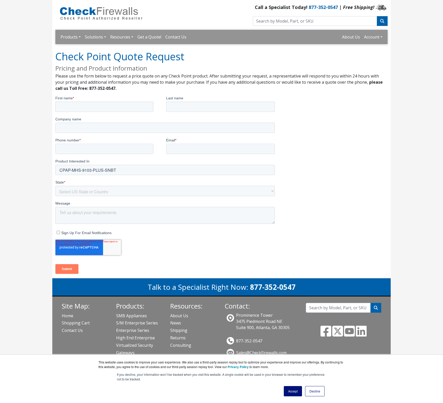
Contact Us (175, 37)
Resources (120, 37)
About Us (351, 37)
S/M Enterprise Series (137, 323)
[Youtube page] (349, 334)
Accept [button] (293, 391)
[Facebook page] (325, 334)
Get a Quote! (149, 37)
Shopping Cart (76, 323)
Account (371, 37)
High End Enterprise (135, 338)
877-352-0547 (323, 7)
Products (69, 37)
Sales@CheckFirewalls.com (261, 353)
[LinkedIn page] (361, 334)
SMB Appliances (131, 316)
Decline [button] (314, 391)
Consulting (180, 345)
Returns (178, 338)
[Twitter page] (337, 334)
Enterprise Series (132, 330)
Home (67, 316)
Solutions (94, 37)
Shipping (178, 330)
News (175, 323)
